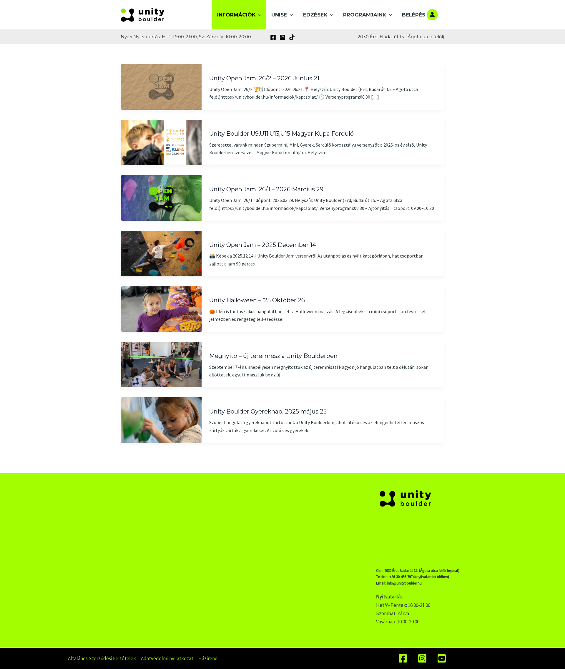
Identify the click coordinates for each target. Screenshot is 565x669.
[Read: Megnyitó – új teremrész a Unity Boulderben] (161, 364)
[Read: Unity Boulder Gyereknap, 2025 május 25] (161, 419)
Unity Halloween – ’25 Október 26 (257, 300)
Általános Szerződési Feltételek (102, 658)
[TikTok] (292, 37)
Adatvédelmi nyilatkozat (167, 658)
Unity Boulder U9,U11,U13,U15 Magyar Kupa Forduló (281, 133)
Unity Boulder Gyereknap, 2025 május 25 (268, 411)
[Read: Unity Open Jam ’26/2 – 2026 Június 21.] (161, 86)
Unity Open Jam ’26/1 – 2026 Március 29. (267, 189)
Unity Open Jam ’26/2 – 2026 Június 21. (264, 78)
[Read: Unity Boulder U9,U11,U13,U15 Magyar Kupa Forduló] (161, 142)
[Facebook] (273, 37)
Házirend (208, 658)
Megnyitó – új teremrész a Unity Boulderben (273, 355)
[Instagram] (282, 37)
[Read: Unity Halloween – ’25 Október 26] (161, 308)
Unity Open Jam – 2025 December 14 (262, 244)
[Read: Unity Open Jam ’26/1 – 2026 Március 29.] (161, 197)
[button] (258, 14)
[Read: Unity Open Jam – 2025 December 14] (161, 253)
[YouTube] (441, 658)
